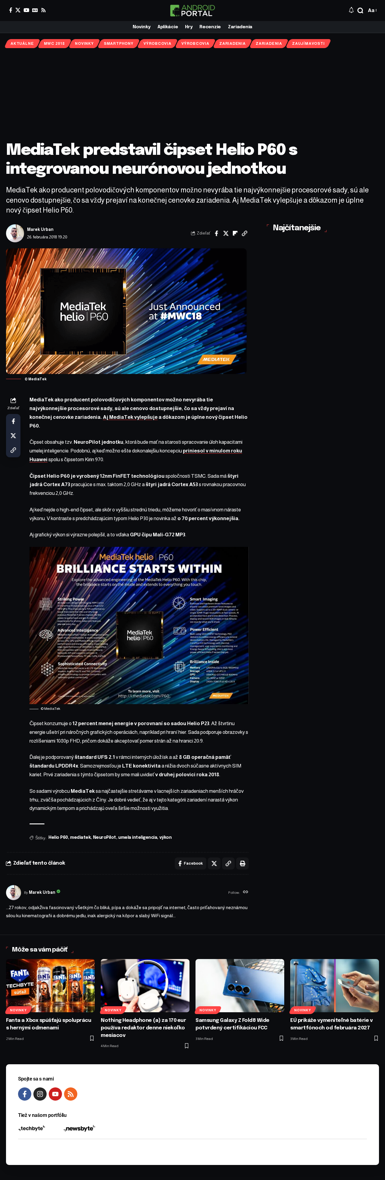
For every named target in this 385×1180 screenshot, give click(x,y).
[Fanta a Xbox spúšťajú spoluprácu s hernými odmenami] (50, 985)
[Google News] (35, 10)
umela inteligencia (137, 837)
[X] (18, 10)
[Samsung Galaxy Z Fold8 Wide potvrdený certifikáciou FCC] (240, 985)
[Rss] (43, 10)
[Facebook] (11, 10)
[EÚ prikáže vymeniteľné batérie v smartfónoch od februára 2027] (334, 985)
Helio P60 (58, 837)
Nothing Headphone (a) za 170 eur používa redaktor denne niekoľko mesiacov (143, 1028)
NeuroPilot (104, 837)
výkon (165, 837)
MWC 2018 (54, 43)
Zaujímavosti (308, 43)
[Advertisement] (192, 95)
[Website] (245, 892)
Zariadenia (232, 43)
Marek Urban (40, 229)
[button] (360, 11)
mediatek (80, 837)
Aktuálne (22, 43)
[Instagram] (40, 1094)
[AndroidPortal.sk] (192, 11)
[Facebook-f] (24, 1094)
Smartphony (119, 43)
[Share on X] (226, 233)
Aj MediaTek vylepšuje (130, 417)
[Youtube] (55, 1094)
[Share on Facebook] (216, 233)
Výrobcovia (157, 43)
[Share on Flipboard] (235, 233)
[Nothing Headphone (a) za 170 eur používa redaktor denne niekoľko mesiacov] (145, 985)
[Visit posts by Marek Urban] (15, 233)
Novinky (84, 43)
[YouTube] (26, 10)
